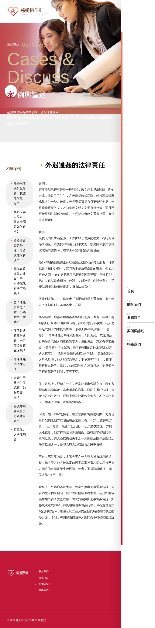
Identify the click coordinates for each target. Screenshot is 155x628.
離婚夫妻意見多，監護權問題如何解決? (20, 221)
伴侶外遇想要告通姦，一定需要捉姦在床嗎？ (20, 340)
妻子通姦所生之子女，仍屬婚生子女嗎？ (20, 312)
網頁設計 (43, 620)
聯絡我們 (44, 590)
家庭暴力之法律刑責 (20, 434)
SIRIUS (33, 620)
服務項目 (44, 577)
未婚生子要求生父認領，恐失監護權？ (20, 387)
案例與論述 (45, 583)
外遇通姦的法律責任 (20, 364)
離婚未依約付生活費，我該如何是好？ (20, 193)
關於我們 (44, 571)
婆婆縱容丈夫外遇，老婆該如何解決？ (20, 250)
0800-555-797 (40, 44)
